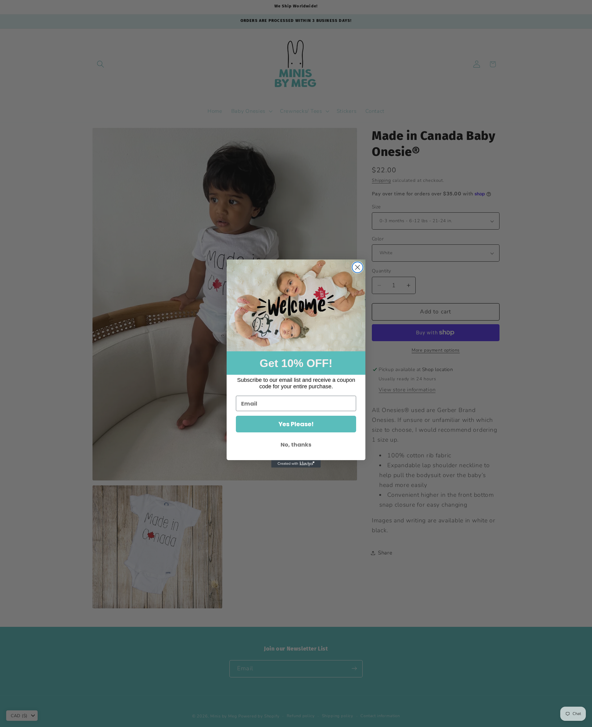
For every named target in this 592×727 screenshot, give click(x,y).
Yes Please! (296, 424)
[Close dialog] (357, 267)
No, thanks (296, 444)
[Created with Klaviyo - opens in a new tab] (296, 464)
